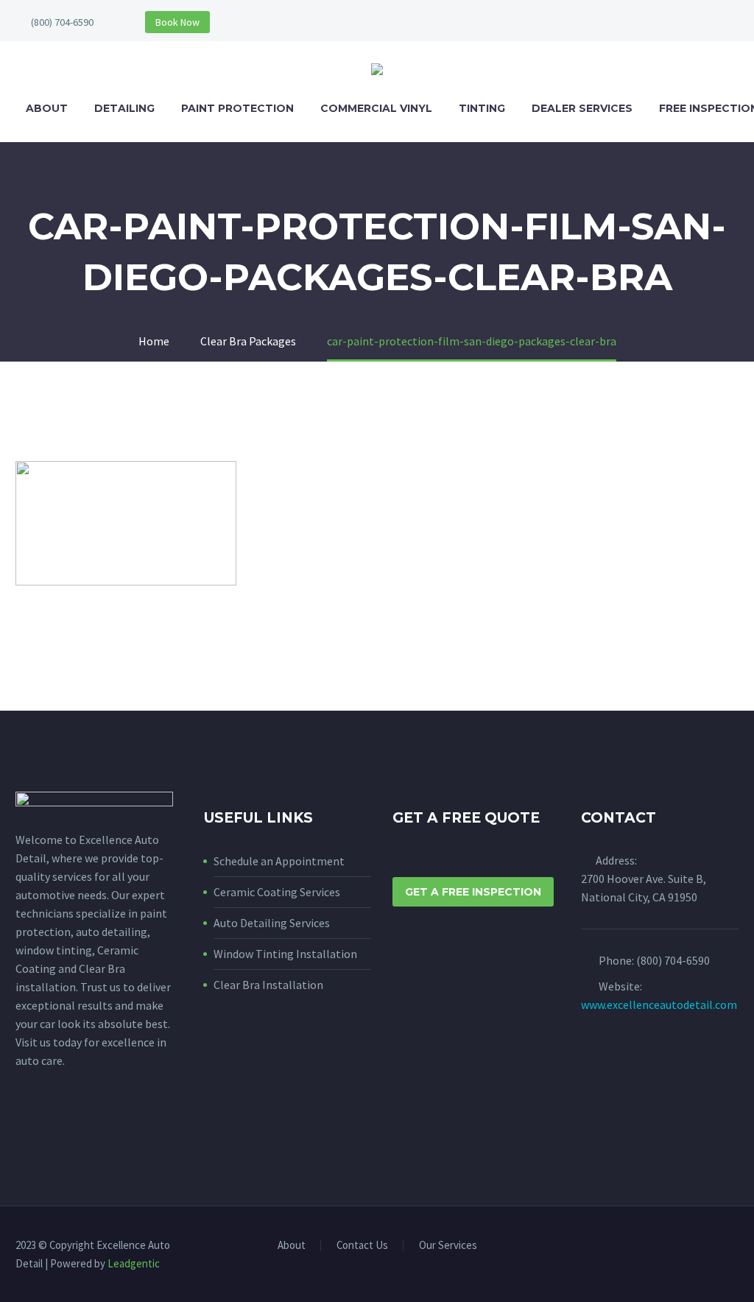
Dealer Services (582, 108)
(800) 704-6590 (62, 22)
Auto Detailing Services (272, 922)
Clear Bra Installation (268, 984)
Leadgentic (134, 1263)
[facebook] (24, 1127)
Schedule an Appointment (279, 861)
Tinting (482, 108)
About (47, 108)
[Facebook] (715, 1246)
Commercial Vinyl (376, 108)
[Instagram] (734, 1246)
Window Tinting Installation (285, 953)
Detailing (124, 108)
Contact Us (362, 1245)
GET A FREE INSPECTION (473, 891)
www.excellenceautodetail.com (659, 1004)
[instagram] (51, 1127)
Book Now (177, 22)
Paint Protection (237, 108)
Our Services (448, 1245)
